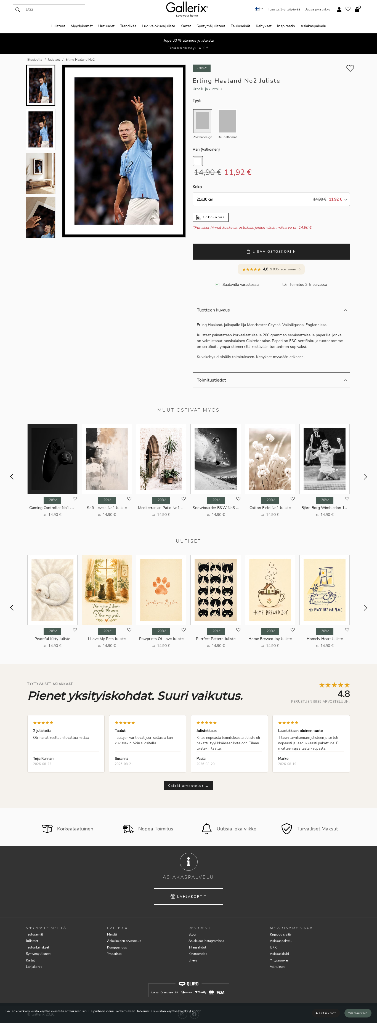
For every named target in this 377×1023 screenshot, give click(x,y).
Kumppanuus (117, 947)
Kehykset (264, 26)
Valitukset (277, 967)
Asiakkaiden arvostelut (124, 941)
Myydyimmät (82, 26)
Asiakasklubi (279, 954)
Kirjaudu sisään (281, 934)
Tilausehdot (197, 947)
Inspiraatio (286, 26)
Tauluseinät (240, 26)
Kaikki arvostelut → (188, 786)
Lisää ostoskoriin (274, 251)
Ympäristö (114, 954)
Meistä (112, 934)
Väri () (206, 149)
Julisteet (58, 26)
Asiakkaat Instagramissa (206, 941)
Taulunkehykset (37, 947)
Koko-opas (213, 217)
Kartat (185, 26)
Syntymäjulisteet (211, 26)
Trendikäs (128, 26)
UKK (273, 947)
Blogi (193, 934)
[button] (17, 9)
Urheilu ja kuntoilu (207, 89)
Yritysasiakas (279, 960)
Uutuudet (106, 26)
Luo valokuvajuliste (158, 26)
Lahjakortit (191, 896)
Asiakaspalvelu (313, 26)
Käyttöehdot (198, 954)
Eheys (193, 960)
